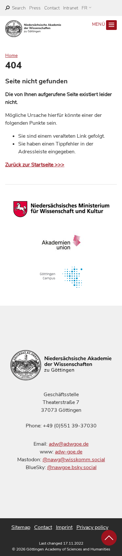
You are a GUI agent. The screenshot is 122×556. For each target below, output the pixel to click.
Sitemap (20, 527)
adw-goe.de (68, 451)
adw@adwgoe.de (68, 444)
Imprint (64, 527)
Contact (52, 8)
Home (11, 55)
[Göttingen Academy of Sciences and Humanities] (33, 28)
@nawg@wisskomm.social (74, 459)
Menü (99, 24)
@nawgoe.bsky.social (72, 467)
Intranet (70, 8)
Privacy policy (92, 527)
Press (35, 8)
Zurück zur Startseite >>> (34, 164)
